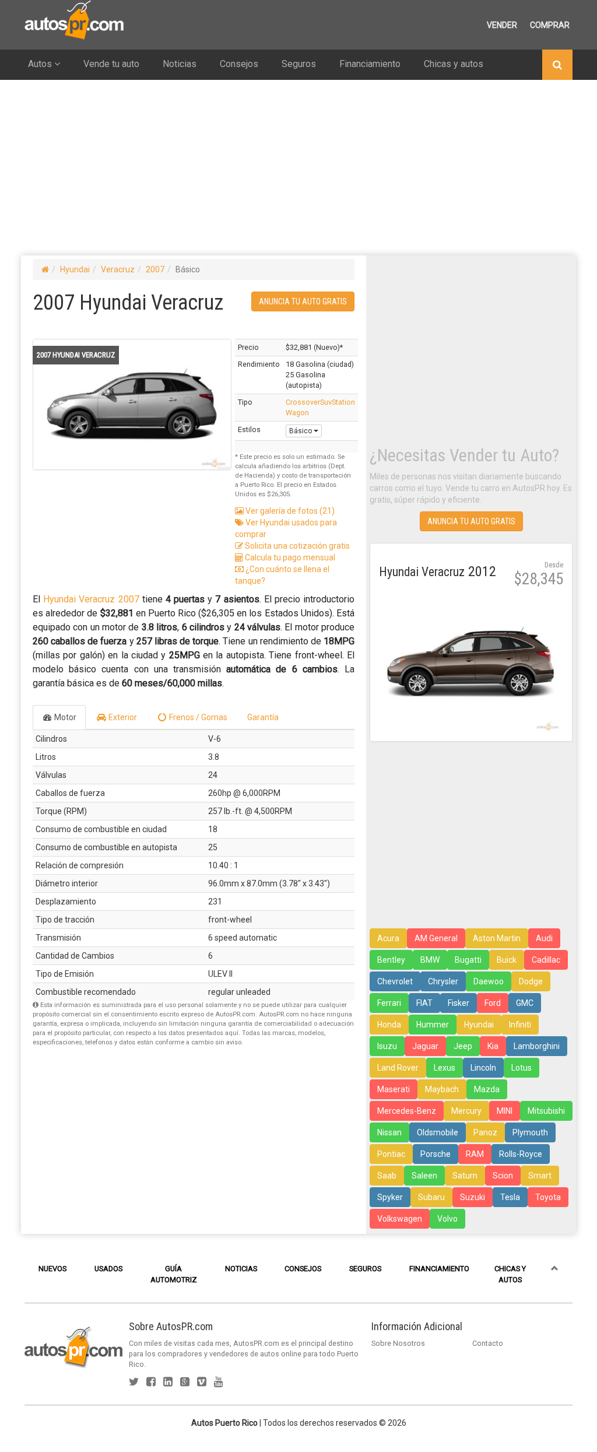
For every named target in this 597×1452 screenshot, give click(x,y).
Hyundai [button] (479, 1024)
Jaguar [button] (425, 1046)
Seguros (299, 63)
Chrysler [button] (443, 981)
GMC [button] (524, 1003)
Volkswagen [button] (399, 1218)
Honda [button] (389, 1024)
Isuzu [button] (387, 1046)
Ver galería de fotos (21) (289, 510)
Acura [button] (388, 938)
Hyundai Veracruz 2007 (91, 599)
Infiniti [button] (520, 1024)
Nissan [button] (389, 1132)
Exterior (122, 717)
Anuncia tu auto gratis (303, 301)
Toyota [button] (548, 1197)
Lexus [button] (444, 1067)
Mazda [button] (487, 1089)
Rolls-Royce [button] (520, 1154)
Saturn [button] (464, 1175)
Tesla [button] (510, 1197)
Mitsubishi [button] (546, 1111)
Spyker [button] (390, 1197)
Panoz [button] (485, 1132)
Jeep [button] (463, 1046)
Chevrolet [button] (395, 981)
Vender (502, 25)
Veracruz (118, 269)
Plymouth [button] (530, 1132)
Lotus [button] (521, 1067)
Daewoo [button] (488, 981)
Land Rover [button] (398, 1067)
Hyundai (75, 269)
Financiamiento (370, 63)
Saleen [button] (424, 1175)
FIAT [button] (424, 1003)
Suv (326, 402)
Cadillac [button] (546, 960)
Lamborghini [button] (537, 1046)
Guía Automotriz (173, 1273)
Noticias (179, 63)
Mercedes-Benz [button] (406, 1111)
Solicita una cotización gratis (296, 545)
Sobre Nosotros (398, 1343)
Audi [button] (544, 938)
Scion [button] (503, 1175)
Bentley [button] (391, 960)
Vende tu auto (111, 63)
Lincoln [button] (483, 1067)
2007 (155, 269)
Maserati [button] (393, 1089)
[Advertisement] (298, 167)
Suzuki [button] (472, 1197)
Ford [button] (492, 1003)
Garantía (263, 717)
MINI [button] (504, 1111)
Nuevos (52, 1268)
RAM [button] (475, 1154)
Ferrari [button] (389, 1003)
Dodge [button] (531, 981)
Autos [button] (41, 63)
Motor (64, 717)
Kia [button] (492, 1046)
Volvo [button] (447, 1218)
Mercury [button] (466, 1111)
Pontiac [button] (391, 1154)
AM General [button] (436, 938)
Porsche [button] (435, 1154)
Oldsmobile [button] (437, 1132)
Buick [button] (507, 960)
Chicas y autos (453, 63)
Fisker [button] (458, 1003)
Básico (301, 431)
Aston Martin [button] (497, 938)
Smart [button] (540, 1175)
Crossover (303, 402)
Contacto (487, 1343)
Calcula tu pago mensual (289, 557)
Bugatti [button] (468, 960)
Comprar (550, 25)
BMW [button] (430, 960)
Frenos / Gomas (197, 717)
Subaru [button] (431, 1197)
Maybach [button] (442, 1089)
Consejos (239, 63)
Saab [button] (386, 1175)
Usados (108, 1268)
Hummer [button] (432, 1024)
